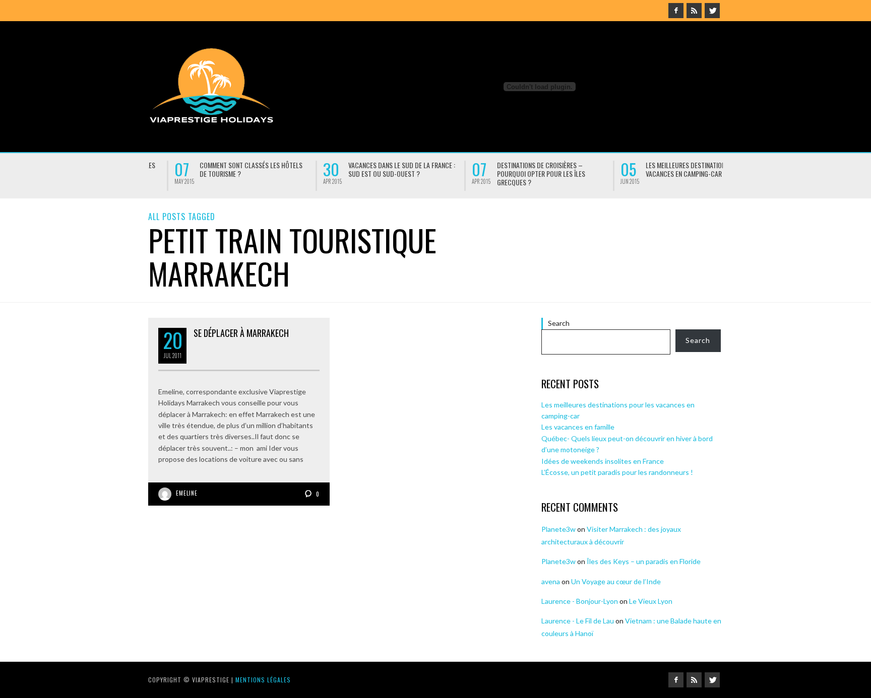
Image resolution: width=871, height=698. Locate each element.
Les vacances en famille (366, 165)
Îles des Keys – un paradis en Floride (644, 561)
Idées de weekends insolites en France (673, 169)
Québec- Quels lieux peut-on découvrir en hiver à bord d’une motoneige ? (527, 173)
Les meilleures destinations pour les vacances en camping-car (237, 169)
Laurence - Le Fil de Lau (577, 620)
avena (550, 581)
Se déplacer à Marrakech (241, 332)
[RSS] (694, 10)
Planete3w (558, 529)
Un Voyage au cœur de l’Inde (616, 581)
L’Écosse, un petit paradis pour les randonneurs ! (617, 472)
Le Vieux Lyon (650, 601)
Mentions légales (263, 679)
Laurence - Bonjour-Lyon (579, 601)
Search (559, 323)
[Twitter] (712, 10)
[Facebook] (675, 10)
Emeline (187, 493)
